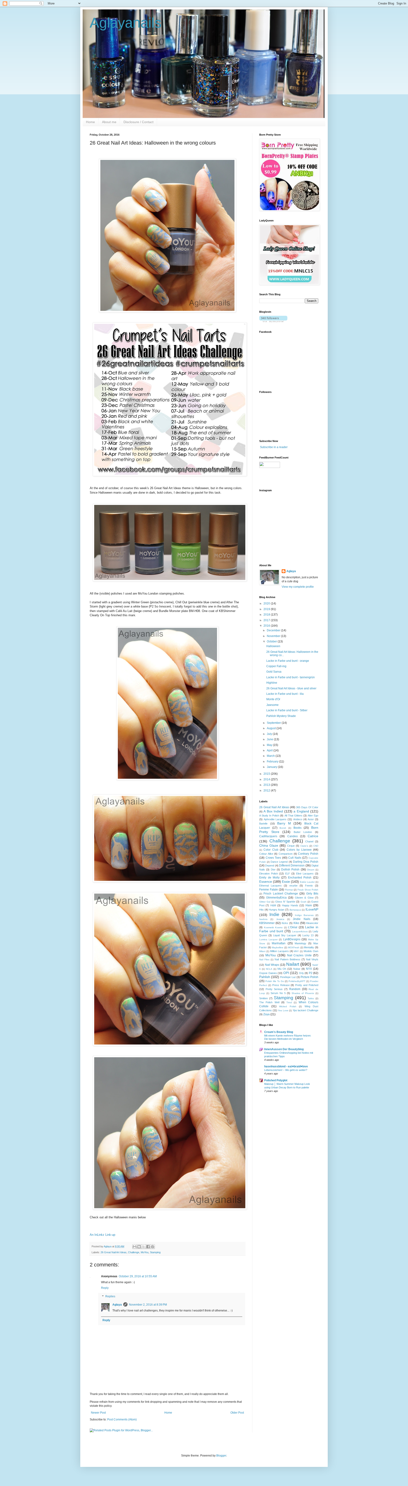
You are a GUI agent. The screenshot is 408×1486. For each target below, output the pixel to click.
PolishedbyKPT (297, 981)
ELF (287, 873)
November (274, 636)
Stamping (155, 1252)
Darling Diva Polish (305, 861)
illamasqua (295, 909)
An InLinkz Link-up (102, 1234)
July (270, 734)
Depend (269, 865)
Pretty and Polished (306, 985)
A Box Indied (273, 811)
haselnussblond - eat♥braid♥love (286, 1066)
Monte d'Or (273, 699)
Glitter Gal (264, 901)
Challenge (133, 1252)
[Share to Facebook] (148, 1246)
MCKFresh (293, 947)
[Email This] (134, 1246)
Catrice (313, 836)
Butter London (303, 832)
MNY (296, 951)
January (272, 767)
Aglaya (117, 1304)
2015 (267, 773)
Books (297, 827)
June (270, 739)
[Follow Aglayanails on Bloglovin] (273, 321)
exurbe (293, 885)
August (271, 728)
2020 (267, 603)
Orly (301, 973)
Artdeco (297, 819)
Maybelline (277, 947)
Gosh (303, 901)
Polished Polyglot (275, 1080)
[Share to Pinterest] (152, 1246)
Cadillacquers (268, 836)
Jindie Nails (301, 919)
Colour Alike (266, 853)
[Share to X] (143, 1246)
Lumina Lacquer (268, 939)
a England (301, 811)
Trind (289, 1002)
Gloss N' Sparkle (285, 901)
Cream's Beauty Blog (278, 1032)
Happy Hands (290, 905)
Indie (274, 914)
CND (315, 846)
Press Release (281, 985)
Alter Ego (313, 815)
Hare (309, 905)
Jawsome (272, 705)
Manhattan (278, 943)
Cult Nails (294, 857)
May (270, 745)
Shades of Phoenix (303, 993)
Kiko (296, 923)
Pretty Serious (274, 989)
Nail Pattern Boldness (287, 959)
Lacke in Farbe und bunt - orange (287, 660)
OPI (286, 973)
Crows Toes (273, 857)
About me (109, 122)
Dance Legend (279, 861)
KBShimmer (267, 923)
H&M (273, 905)
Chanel (309, 841)
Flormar (289, 889)
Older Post (237, 1412)
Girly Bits (312, 893)
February (273, 761)
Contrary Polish (308, 853)
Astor (311, 819)
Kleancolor (312, 923)
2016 (267, 625)
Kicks (285, 923)
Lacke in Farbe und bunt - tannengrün (290, 677)
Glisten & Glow (304, 897)
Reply (105, 1288)
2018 (267, 614)
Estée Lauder (307, 882)
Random (294, 989)
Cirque (291, 845)
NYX (309, 968)
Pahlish (264, 977)
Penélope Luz (288, 977)
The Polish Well (269, 1002)
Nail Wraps (272, 964)
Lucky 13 (308, 935)
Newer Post (98, 1412)
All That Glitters (293, 815)
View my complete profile (298, 586)
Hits (261, 909)
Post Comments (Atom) (122, 1419)
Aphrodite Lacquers (275, 819)
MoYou (145, 1252)
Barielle (263, 823)
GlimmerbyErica (276, 897)
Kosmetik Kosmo (273, 927)
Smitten (263, 998)
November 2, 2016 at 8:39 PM (148, 1304)
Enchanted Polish (300, 877)
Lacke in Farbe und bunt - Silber (286, 710)
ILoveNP (312, 909)
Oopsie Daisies (268, 973)
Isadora (263, 919)
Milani (262, 951)
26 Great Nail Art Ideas (114, 1252)
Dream (310, 869)
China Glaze (268, 845)
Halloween (273, 646)
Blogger (221, 1455)
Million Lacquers (279, 951)
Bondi (283, 828)
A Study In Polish (269, 815)
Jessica (280, 919)
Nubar (296, 968)
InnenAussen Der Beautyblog (284, 1049)
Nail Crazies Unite (299, 955)
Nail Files (264, 959)
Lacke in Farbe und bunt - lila (285, 693)
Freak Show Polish (308, 889)
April (270, 750)
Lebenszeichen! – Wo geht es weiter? (285, 1070)
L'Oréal (292, 927)
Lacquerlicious (300, 931)
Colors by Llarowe (299, 849)
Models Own (311, 951)
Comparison (286, 853)
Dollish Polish (290, 869)
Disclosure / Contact (138, 122)
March (271, 756)
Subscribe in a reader (274, 447)
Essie (286, 881)
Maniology (300, 943)
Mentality (309, 947)
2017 (267, 620)
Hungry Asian (276, 909)
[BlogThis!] (139, 1246)
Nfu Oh (281, 968)
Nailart (292, 964)
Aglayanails (126, 23)
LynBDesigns (291, 939)
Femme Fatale (268, 889)
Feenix (309, 885)
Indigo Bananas (304, 915)
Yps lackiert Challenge (305, 1010)
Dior (273, 869)
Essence (265, 881)
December (274, 630)
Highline (271, 682)
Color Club (271, 849)
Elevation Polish (268, 873)
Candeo (292, 836)
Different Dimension (292, 865)
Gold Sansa (273, 671)
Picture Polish (309, 977)
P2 (310, 973)
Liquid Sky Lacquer (285, 935)
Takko (311, 998)
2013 (267, 785)
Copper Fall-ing (276, 666)
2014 (267, 779)
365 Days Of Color (307, 807)
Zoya (266, 1014)
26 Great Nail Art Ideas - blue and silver (291, 688)
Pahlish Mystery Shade (281, 716)
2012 (267, 790)
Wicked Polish (287, 1006)
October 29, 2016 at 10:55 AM (138, 1276)
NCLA (269, 969)
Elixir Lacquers (305, 873)
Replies (110, 1296)
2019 (267, 609)
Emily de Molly (269, 877)
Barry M (284, 823)
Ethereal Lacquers (270, 885)
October (272, 641)
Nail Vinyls (312, 959)
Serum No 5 (278, 993)
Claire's (304, 846)
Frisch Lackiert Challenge (281, 893)
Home (90, 122)
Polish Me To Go (274, 981)
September (274, 722)
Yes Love (283, 1010)
